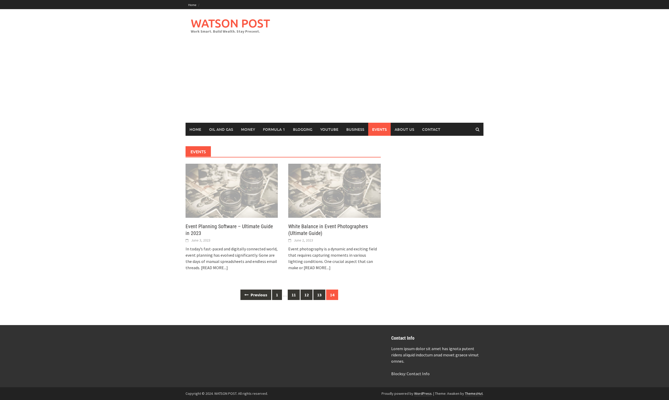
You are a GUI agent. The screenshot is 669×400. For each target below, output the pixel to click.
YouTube (329, 129)
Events (379, 129)
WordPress (423, 393)
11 (294, 294)
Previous (258, 294)
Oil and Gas (221, 129)
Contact (431, 129)
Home (192, 5)
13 (319, 294)
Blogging (302, 129)
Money (248, 129)
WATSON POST (230, 23)
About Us (404, 129)
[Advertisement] (334, 83)
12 (306, 294)
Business (355, 129)
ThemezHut (474, 393)
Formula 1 (274, 129)
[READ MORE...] (214, 267)
